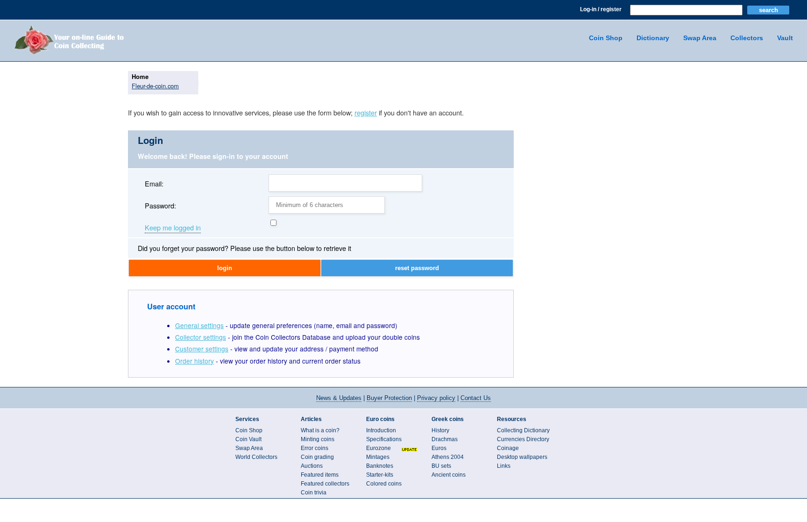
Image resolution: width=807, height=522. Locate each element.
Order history (194, 360)
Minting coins (317, 439)
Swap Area (699, 38)
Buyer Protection (389, 397)
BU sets (441, 466)
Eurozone (378, 448)
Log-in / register (601, 9)
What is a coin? (320, 430)
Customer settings (201, 348)
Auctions (312, 466)
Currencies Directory (523, 439)
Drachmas (445, 439)
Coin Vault (248, 439)
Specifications (384, 439)
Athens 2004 (448, 457)
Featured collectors (325, 483)
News (338, 397)
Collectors (746, 38)
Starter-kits (379, 475)
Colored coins (384, 483)
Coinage (508, 448)
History (440, 430)
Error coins (314, 448)
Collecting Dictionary (523, 430)
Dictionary (653, 38)
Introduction (381, 430)
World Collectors (256, 457)
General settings (199, 325)
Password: (160, 205)
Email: (154, 183)
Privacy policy (436, 397)
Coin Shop (606, 38)
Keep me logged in (173, 227)
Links (503, 466)
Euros (439, 448)
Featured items (320, 475)
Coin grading (317, 457)
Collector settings (200, 337)
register (365, 112)
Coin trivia (313, 492)
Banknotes (379, 466)
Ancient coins (449, 475)
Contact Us (475, 397)
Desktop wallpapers (522, 457)
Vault (785, 38)
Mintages (377, 457)
